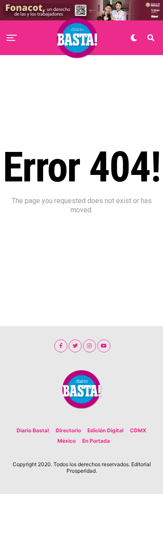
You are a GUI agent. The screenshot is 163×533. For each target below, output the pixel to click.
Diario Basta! (33, 430)
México (66, 441)
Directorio (68, 430)
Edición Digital (105, 430)
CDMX (138, 430)
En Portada (96, 441)
